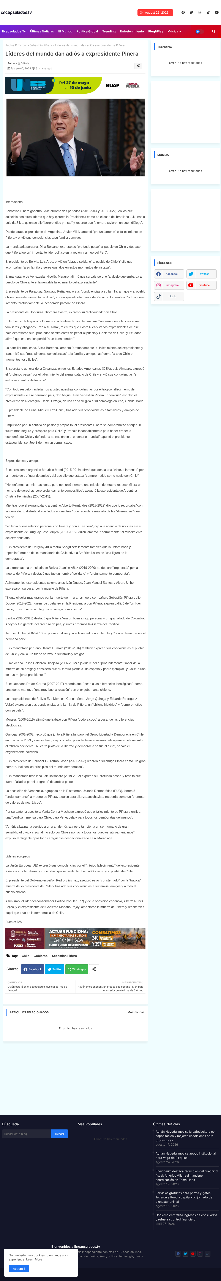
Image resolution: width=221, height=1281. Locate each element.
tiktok (172, 296)
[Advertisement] (77, 1077)
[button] (213, 31)
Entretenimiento (132, 31)
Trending (109, 31)
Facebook (35, 969)
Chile (25, 956)
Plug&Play (155, 31)
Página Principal (15, 45)
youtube (204, 285)
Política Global (87, 31)
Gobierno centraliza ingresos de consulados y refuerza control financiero (186, 1217)
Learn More (34, 1259)
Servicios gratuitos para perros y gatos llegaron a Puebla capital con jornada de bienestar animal (184, 1197)
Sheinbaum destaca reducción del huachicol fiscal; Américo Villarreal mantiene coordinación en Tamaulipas (187, 1175)
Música (172, 31)
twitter (204, 273)
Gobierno (41, 956)
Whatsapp (79, 969)
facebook (172, 273)
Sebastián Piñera (41, 45)
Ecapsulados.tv (14, 31)
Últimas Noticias (42, 31)
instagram (172, 285)
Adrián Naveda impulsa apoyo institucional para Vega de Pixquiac (186, 1155)
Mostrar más (136, 1012)
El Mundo (65, 31)
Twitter (57, 969)
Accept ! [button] (19, 1268)
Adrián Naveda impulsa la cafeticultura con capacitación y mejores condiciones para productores (186, 1136)
